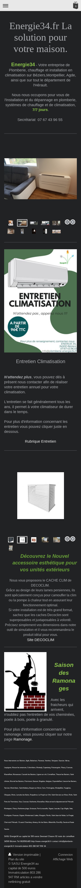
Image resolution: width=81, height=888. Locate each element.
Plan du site (16, 859)
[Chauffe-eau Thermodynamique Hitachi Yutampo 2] (11, 222)
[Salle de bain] (56, 223)
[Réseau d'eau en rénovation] (10, 231)
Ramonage (23, 739)
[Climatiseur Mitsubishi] (40, 191)
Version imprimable (26, 854)
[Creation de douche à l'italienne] (22, 231)
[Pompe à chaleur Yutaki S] (34, 231)
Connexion (65, 854)
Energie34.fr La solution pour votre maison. (40, 37)
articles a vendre (31, 877)
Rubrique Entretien (40, 441)
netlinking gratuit (19, 881)
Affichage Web (63, 859)
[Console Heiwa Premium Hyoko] (56, 231)
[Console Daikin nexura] (22, 223)
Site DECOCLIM (40, 640)
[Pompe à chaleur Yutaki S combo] (45, 231)
